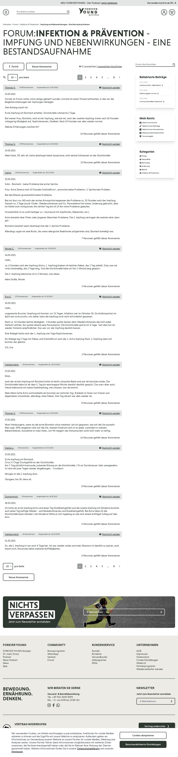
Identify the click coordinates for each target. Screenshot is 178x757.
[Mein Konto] (164, 12)
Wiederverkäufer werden (149, 669)
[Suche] (68, 11)
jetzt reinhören (109, 2)
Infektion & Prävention (29, 24)
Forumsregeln (147, 136)
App (5, 666)
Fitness (144, 156)
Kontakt (96, 650)
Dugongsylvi (11, 496)
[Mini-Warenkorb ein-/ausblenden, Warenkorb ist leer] (172, 12)
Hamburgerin (12, 364)
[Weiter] (119, 77)
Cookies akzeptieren (143, 735)
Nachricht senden (111, 87)
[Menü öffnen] (6, 12)
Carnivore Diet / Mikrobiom (150, 85)
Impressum (17, 751)
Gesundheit (146, 159)
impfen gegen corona (148, 93)
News (6, 663)
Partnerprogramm (145, 666)
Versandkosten (99, 657)
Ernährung (146, 166)
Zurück (13, 66)
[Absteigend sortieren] (4, 77)
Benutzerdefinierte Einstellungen (143, 744)
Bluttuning (146, 163)
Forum (15, 24)
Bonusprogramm (56, 650)
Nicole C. (9, 248)
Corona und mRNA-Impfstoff (151, 101)
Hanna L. (9, 447)
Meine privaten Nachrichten (153, 133)
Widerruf (141, 663)
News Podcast (10, 660)
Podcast (7, 657)
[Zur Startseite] (89, 12)
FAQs (94, 663)
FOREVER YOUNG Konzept (17, 650)
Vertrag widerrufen (156, 726)
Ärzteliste (96, 653)
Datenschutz (142, 657)
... (108, 77)
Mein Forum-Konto (149, 123)
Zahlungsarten (99, 660)
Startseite (7, 24)
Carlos (8, 172)
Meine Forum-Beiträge (151, 126)
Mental (144, 169)
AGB (138, 650)
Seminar (51, 657)
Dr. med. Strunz (11, 653)
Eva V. (8, 296)
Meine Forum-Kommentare (152, 129)
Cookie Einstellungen (147, 660)
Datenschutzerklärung (88, 748)
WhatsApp (52, 653)
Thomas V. (10, 87)
